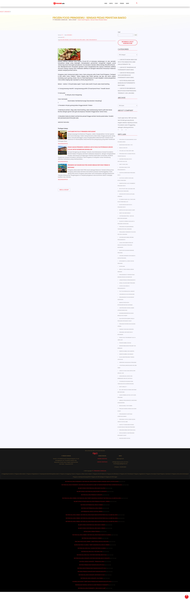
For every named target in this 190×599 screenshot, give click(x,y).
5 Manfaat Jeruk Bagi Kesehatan (126, 329)
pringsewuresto (93, 39)
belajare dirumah (64, 39)
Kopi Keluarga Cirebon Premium (92, 531)
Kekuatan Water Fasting (124, 438)
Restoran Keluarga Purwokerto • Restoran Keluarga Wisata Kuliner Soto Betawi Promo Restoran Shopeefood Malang (92, 484)
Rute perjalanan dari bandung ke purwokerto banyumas (126, 83)
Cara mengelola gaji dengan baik (126, 294)
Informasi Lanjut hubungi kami (128, 42)
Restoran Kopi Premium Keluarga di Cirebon (92, 504)
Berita (111, 3)
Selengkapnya (63, 143)
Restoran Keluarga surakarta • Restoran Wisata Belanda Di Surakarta (92, 558)
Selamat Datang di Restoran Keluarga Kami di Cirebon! (91, 524)
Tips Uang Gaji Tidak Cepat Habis (126, 150)
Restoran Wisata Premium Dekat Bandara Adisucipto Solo (91, 568)
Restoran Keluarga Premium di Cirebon (92, 538)
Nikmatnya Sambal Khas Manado (126, 354)
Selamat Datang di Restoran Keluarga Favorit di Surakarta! (92, 491)
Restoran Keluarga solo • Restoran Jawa (91, 551)
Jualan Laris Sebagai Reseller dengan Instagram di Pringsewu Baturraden (125, 245)
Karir (127, 3)
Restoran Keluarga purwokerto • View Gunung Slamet (92, 588)
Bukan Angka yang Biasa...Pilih (126, 144)
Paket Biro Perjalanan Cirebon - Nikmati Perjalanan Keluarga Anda (92, 541)
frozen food (76, 39)
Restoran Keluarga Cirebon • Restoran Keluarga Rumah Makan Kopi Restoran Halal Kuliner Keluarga (92, 514)
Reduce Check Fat (123, 147)
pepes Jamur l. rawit (84, 39)
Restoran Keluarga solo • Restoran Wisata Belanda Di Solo (92, 554)
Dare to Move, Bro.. (123, 164)
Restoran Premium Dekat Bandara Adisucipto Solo (91, 564)
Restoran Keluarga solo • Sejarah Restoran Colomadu (92, 548)
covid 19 (71, 39)
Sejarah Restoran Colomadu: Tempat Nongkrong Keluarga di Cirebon (91, 544)
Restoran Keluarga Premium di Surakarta (91, 494)
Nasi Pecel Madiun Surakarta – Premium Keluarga (91, 561)
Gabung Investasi (102, 458)
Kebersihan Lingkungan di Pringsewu (127, 362)
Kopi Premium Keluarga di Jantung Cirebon (91, 511)
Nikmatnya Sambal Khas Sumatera (126, 351)
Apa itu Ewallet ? (123, 386)
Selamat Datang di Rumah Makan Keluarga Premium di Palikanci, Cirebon (92, 501)
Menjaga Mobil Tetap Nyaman (125, 405)
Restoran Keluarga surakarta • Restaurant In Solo (92, 574)
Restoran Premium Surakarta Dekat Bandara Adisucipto (92, 571)
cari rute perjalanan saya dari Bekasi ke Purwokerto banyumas (126, 75)
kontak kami (122, 266)
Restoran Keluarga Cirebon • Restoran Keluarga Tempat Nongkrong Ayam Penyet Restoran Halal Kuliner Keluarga (91, 498)
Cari (119, 32)
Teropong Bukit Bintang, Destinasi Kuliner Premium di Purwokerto (92, 584)
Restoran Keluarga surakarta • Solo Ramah (92, 578)
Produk (122, 3)
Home (105, 3)
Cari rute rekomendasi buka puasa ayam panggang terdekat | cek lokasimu (127, 91)
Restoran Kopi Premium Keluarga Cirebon (91, 508)
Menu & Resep (64, 189)
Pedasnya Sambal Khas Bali (125, 342)
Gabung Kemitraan (102, 461)
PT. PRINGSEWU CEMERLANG (99, 470)
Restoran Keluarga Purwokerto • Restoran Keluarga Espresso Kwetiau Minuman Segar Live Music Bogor (92, 481)
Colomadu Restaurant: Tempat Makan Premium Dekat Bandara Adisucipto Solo (91, 581)
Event (116, 3)
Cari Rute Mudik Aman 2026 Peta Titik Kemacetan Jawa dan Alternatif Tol (127, 62)
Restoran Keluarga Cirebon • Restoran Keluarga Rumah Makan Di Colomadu (91, 534)
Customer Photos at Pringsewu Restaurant (82, 131)
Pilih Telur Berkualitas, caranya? (126, 291)
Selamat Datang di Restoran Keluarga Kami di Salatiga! (91, 488)
